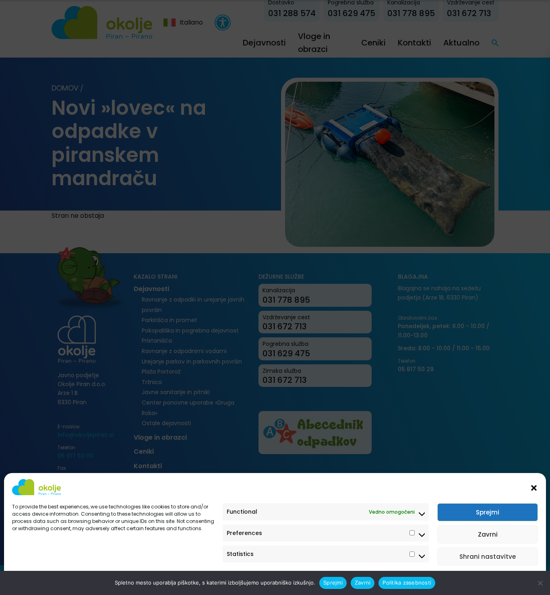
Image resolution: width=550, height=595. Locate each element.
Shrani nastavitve (487, 556)
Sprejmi (487, 512)
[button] (534, 487)
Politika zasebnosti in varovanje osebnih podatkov (73, 579)
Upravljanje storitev (506, 579)
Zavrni (488, 534)
